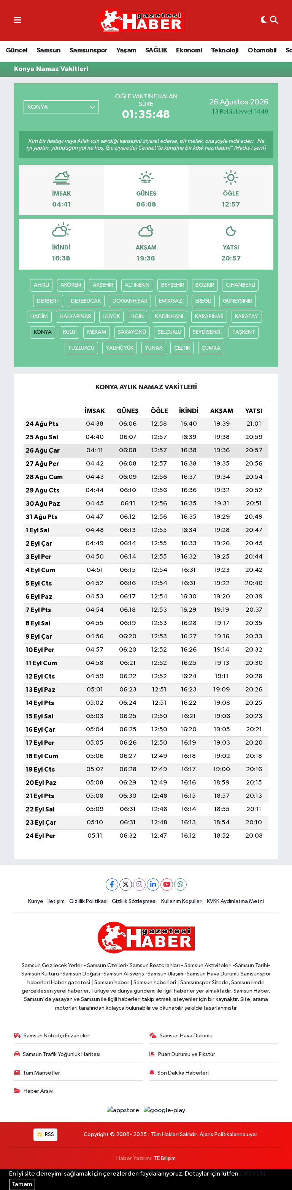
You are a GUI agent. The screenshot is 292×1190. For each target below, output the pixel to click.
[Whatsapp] (180, 884)
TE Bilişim (165, 1158)
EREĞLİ (203, 301)
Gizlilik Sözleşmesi (134, 901)
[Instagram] (139, 884)
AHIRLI (41, 285)
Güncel (16, 50)
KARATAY (246, 316)
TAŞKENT (243, 332)
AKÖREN (70, 285)
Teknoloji (225, 50)
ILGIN (138, 316)
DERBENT (48, 301)
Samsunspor (89, 50)
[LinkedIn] (153, 884)
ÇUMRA (211, 348)
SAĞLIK (156, 50)
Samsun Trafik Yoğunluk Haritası (61, 1054)
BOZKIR (204, 285)
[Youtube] (166, 884)
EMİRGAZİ (171, 301)
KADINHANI (169, 316)
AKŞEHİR (103, 285)
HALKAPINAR (75, 316)
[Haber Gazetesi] (141, 20)
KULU (69, 332)
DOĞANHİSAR (130, 301)
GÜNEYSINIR (237, 301)
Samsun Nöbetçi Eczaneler (56, 1035)
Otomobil (262, 50)
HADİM (39, 316)
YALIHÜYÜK (119, 348)
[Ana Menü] (17, 20)
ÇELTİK (182, 348)
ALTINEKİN (137, 285)
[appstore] (123, 1110)
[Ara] (274, 20)
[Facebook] (112, 884)
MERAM (96, 332)
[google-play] (164, 1110)
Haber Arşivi (39, 1091)
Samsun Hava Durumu (186, 1035)
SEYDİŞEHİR (207, 332)
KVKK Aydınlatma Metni (235, 901)
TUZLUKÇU (81, 348)
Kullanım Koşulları (182, 901)
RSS (49, 1134)
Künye (35, 901)
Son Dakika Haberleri (183, 1073)
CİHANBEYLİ (240, 285)
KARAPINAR (209, 316)
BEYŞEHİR (172, 285)
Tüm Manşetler (41, 1073)
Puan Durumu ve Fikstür (186, 1054)
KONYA (43, 332)
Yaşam (126, 50)
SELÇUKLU (169, 332)
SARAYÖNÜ (132, 332)
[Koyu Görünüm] (264, 20)
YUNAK (153, 348)
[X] (125, 884)
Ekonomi (189, 50)
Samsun (48, 50)
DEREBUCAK (86, 301)
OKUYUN (252, 1174)
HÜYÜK (111, 316)
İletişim (56, 901)
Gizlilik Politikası (88, 901)
